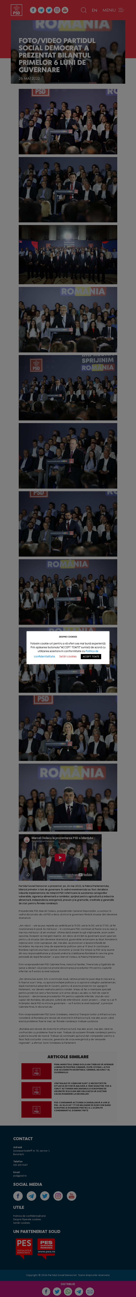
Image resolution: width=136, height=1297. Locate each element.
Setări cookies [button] (68, 656)
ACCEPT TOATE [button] (91, 656)
